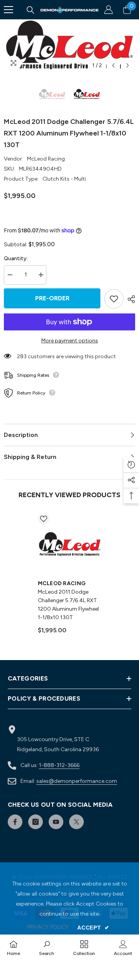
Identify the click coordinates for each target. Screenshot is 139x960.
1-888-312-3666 (59, 765)
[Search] (30, 10)
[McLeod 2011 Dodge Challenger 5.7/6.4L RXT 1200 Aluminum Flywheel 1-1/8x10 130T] (70, 545)
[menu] (8, 9)
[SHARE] (129, 299)
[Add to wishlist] (114, 298)
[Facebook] (15, 821)
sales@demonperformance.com (76, 781)
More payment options (69, 340)
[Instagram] (35, 821)
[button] (113, 65)
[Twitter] (76, 821)
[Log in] (108, 9)
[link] (46, 947)
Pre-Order (52, 298)
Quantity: (16, 258)
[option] (69, 46)
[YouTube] (56, 821)
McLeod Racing (46, 159)
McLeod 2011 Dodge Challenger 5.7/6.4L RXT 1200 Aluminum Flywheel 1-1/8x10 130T (68, 605)
